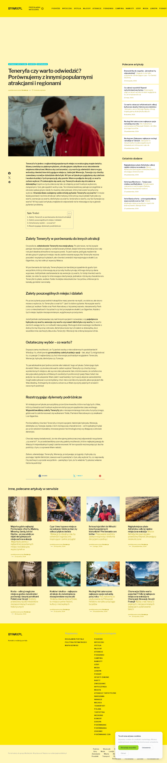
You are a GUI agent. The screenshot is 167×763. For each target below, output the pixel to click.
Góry (96, 664)
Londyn (97, 671)
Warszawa (99, 696)
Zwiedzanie (100, 684)
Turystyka (99, 712)
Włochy (98, 649)
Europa (97, 722)
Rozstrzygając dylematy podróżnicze (45, 226)
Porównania (42, 64)
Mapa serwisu (71, 645)
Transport (99, 706)
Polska (97, 709)
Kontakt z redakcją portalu (17, 640)
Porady (97, 674)
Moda (97, 668)
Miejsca (98, 703)
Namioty (98, 661)
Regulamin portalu (74, 639)
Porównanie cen (102, 734)
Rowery (98, 718)
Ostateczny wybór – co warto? (42, 223)
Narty (97, 680)
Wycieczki (99, 642)
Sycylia (97, 645)
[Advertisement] (83, 40)
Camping (98, 658)
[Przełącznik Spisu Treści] (68, 213)
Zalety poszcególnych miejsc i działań (45, 220)
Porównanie (100, 725)
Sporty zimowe (101, 677)
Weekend (98, 715)
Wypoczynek (100, 687)
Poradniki (99, 655)
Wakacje (98, 699)
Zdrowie (98, 731)
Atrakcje (98, 652)
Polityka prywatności (76, 642)
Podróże (31, 64)
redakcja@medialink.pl (58, 753)
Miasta (97, 690)
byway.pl (15, 8)
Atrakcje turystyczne (17, 64)
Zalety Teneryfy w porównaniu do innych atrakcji (50, 217)
